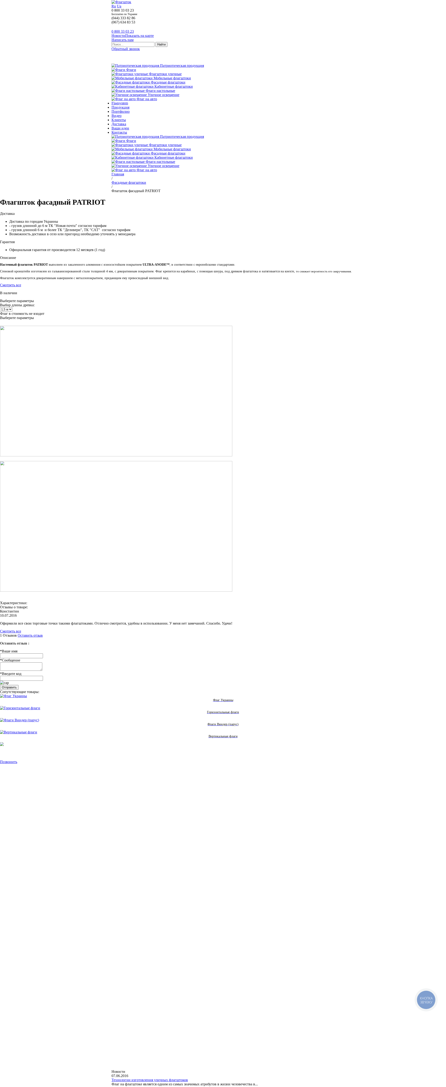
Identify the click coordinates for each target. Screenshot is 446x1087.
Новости (118, 36)
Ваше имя (8, 651)
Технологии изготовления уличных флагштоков (150, 1080)
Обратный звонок (126, 49)
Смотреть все (10, 285)
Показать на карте (139, 36)
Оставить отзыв (30, 635)
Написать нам (123, 40)
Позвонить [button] (8, 762)
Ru (114, 6)
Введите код (10, 674)
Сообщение (10, 660)
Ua (119, 6)
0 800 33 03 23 (123, 31)
